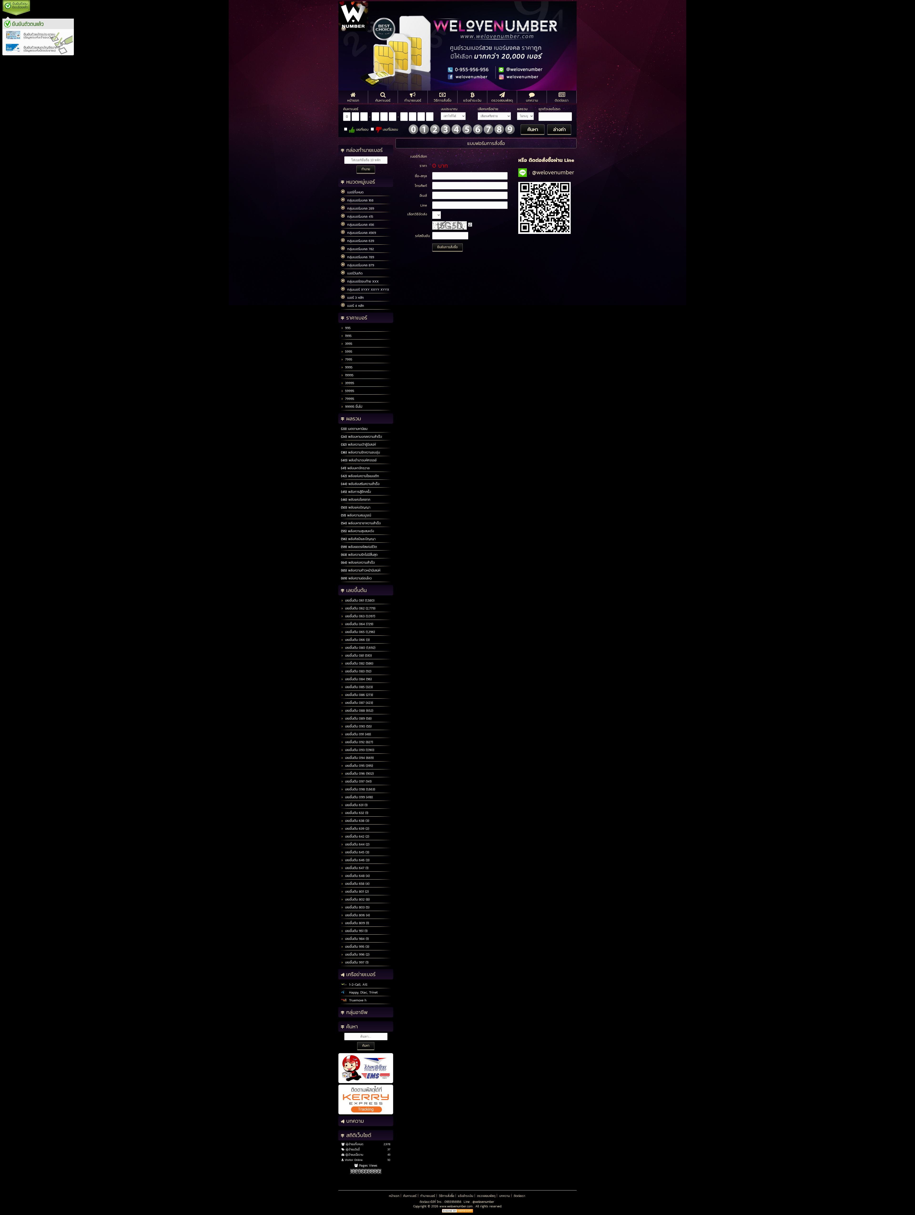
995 (347, 327)
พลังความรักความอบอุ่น (360, 452)
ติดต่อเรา (519, 1196)
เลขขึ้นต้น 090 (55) (357, 726)
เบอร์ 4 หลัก (354, 305)
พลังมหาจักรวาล (355, 468)
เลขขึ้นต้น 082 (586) (358, 663)
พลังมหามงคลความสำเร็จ (361, 436)
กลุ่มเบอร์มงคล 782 (359, 249)
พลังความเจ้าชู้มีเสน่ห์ (358, 444)
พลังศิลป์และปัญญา (358, 538)
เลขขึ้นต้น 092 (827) (358, 742)
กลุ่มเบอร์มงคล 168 (359, 200)
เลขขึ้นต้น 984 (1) (356, 938)
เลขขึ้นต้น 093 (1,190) (359, 749)
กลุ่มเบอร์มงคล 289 (359, 208)
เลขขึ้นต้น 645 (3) (356, 852)
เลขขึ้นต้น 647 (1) (356, 867)
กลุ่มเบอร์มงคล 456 (359, 224)
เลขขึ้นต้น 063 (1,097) (359, 616)
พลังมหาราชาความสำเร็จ (361, 523)
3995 (348, 343)
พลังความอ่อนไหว (356, 578)
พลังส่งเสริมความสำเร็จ (360, 483)
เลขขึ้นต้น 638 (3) (356, 820)
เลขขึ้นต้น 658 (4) (356, 883)
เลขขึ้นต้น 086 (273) (358, 694)
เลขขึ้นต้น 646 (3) (356, 860)
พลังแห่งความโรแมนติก (360, 476)
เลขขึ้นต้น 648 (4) (357, 875)
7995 (348, 359)
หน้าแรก (394, 1196)
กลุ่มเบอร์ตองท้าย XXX (362, 281)
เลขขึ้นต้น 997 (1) (356, 962)
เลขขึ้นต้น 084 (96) (358, 679)
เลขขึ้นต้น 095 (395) (358, 765)
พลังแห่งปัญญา (355, 507)
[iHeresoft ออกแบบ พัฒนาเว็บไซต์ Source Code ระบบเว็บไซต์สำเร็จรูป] (457, 1211)
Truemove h (356, 1000)
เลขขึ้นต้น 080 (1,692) (359, 647)
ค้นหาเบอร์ (410, 1196)
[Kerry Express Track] (365, 1113)
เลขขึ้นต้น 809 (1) (356, 923)
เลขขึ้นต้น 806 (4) (357, 915)
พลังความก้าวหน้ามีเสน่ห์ (360, 570)
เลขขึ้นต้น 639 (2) (356, 828)
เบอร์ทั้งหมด (354, 192)
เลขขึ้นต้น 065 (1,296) (359, 631)
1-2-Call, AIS (357, 984)
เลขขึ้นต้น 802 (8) (357, 899)
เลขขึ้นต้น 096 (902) (359, 773)
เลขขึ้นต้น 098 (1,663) (359, 789)
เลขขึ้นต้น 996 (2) (356, 954)
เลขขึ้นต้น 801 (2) (356, 891)
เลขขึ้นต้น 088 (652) (358, 710)
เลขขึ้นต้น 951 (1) (355, 930)
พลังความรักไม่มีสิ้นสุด (359, 554)
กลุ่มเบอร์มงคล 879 (359, 265)
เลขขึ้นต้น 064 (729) (358, 624)
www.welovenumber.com (456, 1206)
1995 (347, 335)
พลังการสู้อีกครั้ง (356, 491)
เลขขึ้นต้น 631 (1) (355, 805)
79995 (349, 398)
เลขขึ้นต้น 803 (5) (356, 907)
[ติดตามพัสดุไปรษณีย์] (365, 1082)
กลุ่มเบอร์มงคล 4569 (360, 232)
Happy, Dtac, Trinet (362, 992)
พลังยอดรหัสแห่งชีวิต (359, 546)
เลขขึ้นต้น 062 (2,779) (359, 608)
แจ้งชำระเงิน (465, 1196)
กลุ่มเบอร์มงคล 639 (359, 240)
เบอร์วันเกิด (354, 273)
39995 (349, 383)
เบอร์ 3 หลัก (354, 297)
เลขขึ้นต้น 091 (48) (357, 734)
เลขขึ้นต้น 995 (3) (356, 946)
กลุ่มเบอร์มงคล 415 (359, 216)
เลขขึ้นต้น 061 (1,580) (359, 600)
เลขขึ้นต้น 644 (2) (356, 844)
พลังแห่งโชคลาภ (355, 499)
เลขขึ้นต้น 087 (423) (358, 702)
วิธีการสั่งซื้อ (446, 1196)
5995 (348, 351)
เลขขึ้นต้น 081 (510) (358, 655)
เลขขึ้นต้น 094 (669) (359, 757)
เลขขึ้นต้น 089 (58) (357, 718)
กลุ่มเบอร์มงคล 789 (359, 257)
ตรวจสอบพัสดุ (486, 1196)
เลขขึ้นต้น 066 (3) (357, 639)
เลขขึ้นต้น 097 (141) (357, 781)
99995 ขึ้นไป (353, 406)
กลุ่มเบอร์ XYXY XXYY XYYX (367, 289)
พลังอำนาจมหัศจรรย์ (358, 460)
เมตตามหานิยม (354, 428)
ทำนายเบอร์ (427, 1196)
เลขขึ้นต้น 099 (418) (358, 797)
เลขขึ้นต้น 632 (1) (356, 812)
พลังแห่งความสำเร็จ (358, 562)
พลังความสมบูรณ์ (356, 515)
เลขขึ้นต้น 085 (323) (358, 687)
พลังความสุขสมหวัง (357, 531)
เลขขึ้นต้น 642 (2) (356, 836)
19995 (348, 375)
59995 (349, 390)
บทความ (504, 1196)
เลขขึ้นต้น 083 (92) (357, 671)
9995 (348, 367)
